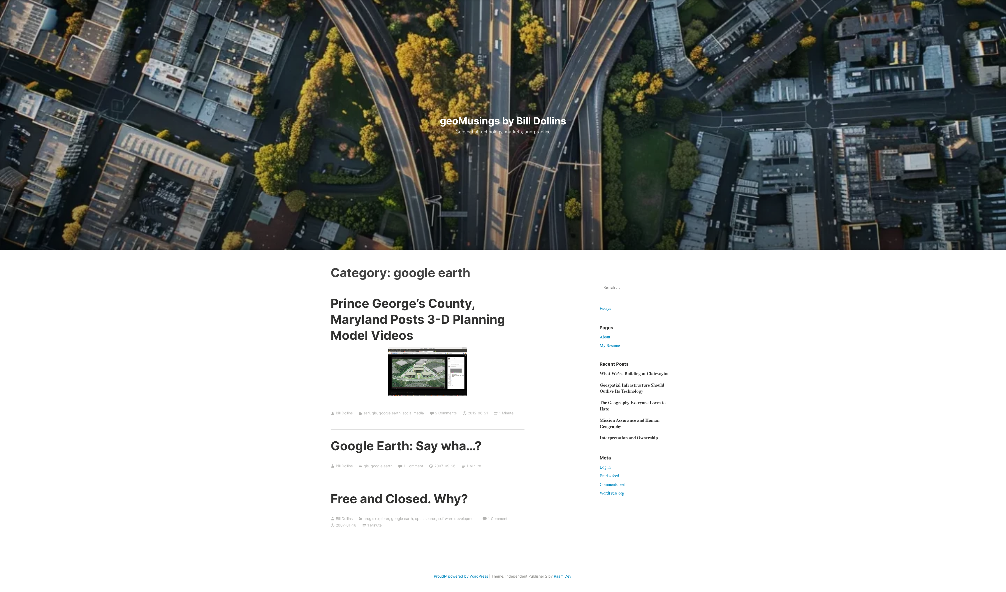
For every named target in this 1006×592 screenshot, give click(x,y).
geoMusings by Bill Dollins (503, 121)
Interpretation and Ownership (629, 437)
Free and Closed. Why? (399, 498)
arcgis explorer (376, 518)
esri (367, 413)
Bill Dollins (344, 413)
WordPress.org (612, 493)
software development (457, 518)
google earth (390, 413)
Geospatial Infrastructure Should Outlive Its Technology (632, 388)
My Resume (610, 345)
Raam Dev (562, 576)
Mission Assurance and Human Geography (629, 423)
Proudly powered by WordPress (461, 576)
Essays (605, 308)
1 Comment (413, 466)
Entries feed (609, 475)
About (605, 336)
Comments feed (612, 484)
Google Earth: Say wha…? (406, 445)
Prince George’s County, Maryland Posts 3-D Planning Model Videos (418, 319)
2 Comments (446, 413)
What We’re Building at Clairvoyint (634, 373)
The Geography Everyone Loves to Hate (633, 405)
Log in (605, 467)
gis (374, 413)
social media (413, 413)
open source (425, 518)
